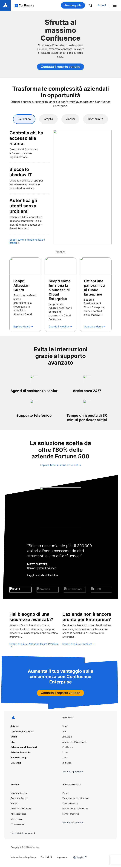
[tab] (20, 588)
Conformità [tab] (95, 119)
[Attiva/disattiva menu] (115, 5)
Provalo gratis (73, 5)
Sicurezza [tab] (24, 119)
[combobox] (77, 857)
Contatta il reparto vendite (60, 67)
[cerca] (90, 5)
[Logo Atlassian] (5, 5)
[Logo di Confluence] (24, 5)
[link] (102, 5)
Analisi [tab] (70, 119)
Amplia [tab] (48, 119)
